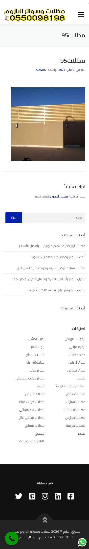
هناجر (81, 433)
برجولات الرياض (75, 339)
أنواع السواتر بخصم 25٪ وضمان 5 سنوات (57, 257)
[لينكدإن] (58, 496)
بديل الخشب (36, 339)
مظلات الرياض (34, 394)
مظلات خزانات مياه (31, 402)
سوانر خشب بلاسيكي (29, 378)
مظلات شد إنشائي (31, 409)
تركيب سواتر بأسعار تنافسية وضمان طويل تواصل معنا (48, 279)
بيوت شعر (37, 347)
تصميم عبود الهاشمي (33, 537)
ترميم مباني (77, 347)
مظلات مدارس (75, 417)
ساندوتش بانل (34, 362)
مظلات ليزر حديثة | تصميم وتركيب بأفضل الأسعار (52, 246)
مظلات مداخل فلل (31, 417)
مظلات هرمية (75, 425)
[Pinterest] (32, 496)
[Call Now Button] (12, 538)
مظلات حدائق (75, 394)
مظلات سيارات (75, 402)
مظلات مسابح (34, 425)
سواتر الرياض (76, 362)
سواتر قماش (76, 370)
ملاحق (39, 433)
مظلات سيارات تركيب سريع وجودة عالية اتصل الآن (51, 268)
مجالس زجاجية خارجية (70, 386)
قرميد (40, 386)
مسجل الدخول (59, 196)
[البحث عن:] (54, 218)
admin (41, 70)
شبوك (81, 378)
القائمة (81, 14)
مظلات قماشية (74, 409)
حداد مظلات (77, 354)
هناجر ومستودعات (31, 441)
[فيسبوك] (70, 496)
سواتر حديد (37, 370)
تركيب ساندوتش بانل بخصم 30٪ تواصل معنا (55, 290)
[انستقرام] (45, 496)
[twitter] (18, 496)
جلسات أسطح (35, 354)
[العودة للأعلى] (44, 520)
